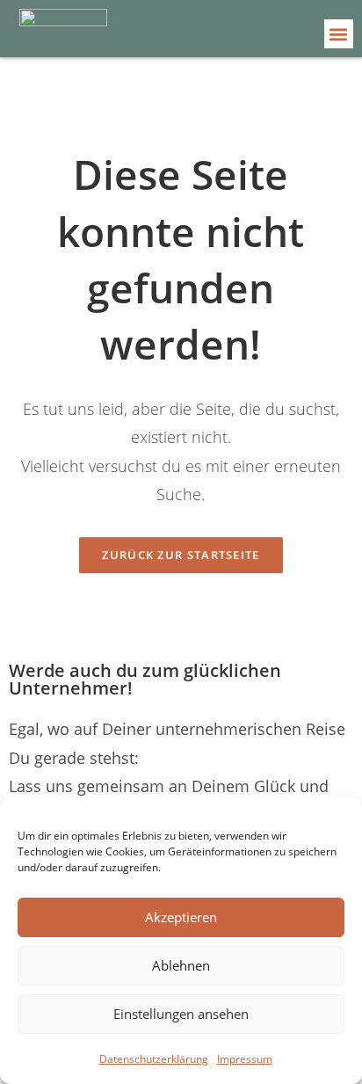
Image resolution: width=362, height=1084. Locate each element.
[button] (338, 33)
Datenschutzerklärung (153, 1058)
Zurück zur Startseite (180, 555)
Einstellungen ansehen (181, 1013)
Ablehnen (181, 965)
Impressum (244, 1058)
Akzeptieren (181, 917)
